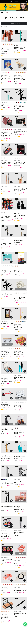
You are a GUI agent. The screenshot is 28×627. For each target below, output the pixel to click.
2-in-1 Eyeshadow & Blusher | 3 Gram (19, 298)
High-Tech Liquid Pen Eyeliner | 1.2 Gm (6, 457)
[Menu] (2, 2)
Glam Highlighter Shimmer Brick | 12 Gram (6, 617)
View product (11, 40)
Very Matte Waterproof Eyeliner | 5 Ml (7, 507)
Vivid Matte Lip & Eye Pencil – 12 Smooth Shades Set (19, 164)
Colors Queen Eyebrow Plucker (20, 614)
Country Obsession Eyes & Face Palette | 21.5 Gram (6, 78)
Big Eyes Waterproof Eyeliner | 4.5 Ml (19, 457)
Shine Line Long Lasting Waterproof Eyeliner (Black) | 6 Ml (20, 189)
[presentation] (12, 44)
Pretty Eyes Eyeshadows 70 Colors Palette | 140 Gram (20, 508)
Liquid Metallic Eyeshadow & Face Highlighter (6, 50)
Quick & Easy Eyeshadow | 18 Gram (19, 271)
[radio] (3, 44)
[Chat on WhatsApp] (25, 624)
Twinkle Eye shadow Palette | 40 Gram (6, 163)
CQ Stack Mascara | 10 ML (7, 430)
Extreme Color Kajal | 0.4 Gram (19, 107)
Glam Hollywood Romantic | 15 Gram (6, 535)
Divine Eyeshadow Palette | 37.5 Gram (6, 217)
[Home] (2, 12)
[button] (22, 2)
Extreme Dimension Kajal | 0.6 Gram (6, 104)
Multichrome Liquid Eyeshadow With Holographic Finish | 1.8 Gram (20, 79)
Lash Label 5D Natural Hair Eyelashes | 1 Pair (7, 271)
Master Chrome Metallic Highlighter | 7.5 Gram (20, 589)
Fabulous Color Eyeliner (7, 483)
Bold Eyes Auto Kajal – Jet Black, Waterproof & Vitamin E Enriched (20, 47)
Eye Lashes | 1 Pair (19, 407)
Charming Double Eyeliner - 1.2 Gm (5, 404)
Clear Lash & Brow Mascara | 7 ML (19, 533)
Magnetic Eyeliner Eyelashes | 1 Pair (5, 353)
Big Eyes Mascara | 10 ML (20, 377)
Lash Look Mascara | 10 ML (7, 188)
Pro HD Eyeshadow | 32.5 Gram (19, 433)
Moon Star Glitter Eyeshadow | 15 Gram (6, 380)
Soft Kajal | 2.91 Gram (6, 294)
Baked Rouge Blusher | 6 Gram (20, 562)
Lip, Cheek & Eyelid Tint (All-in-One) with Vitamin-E (7, 135)
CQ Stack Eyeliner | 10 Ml (20, 481)
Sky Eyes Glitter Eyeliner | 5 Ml (18, 326)
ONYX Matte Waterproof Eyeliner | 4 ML (20, 215)
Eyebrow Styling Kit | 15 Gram (20, 131)
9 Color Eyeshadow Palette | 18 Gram (19, 353)
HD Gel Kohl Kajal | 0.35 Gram (19, 241)
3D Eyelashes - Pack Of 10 (7, 323)
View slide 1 (12, 9)
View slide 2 (16, 9)
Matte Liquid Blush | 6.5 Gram (7, 589)
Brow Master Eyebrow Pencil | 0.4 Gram (6, 244)
